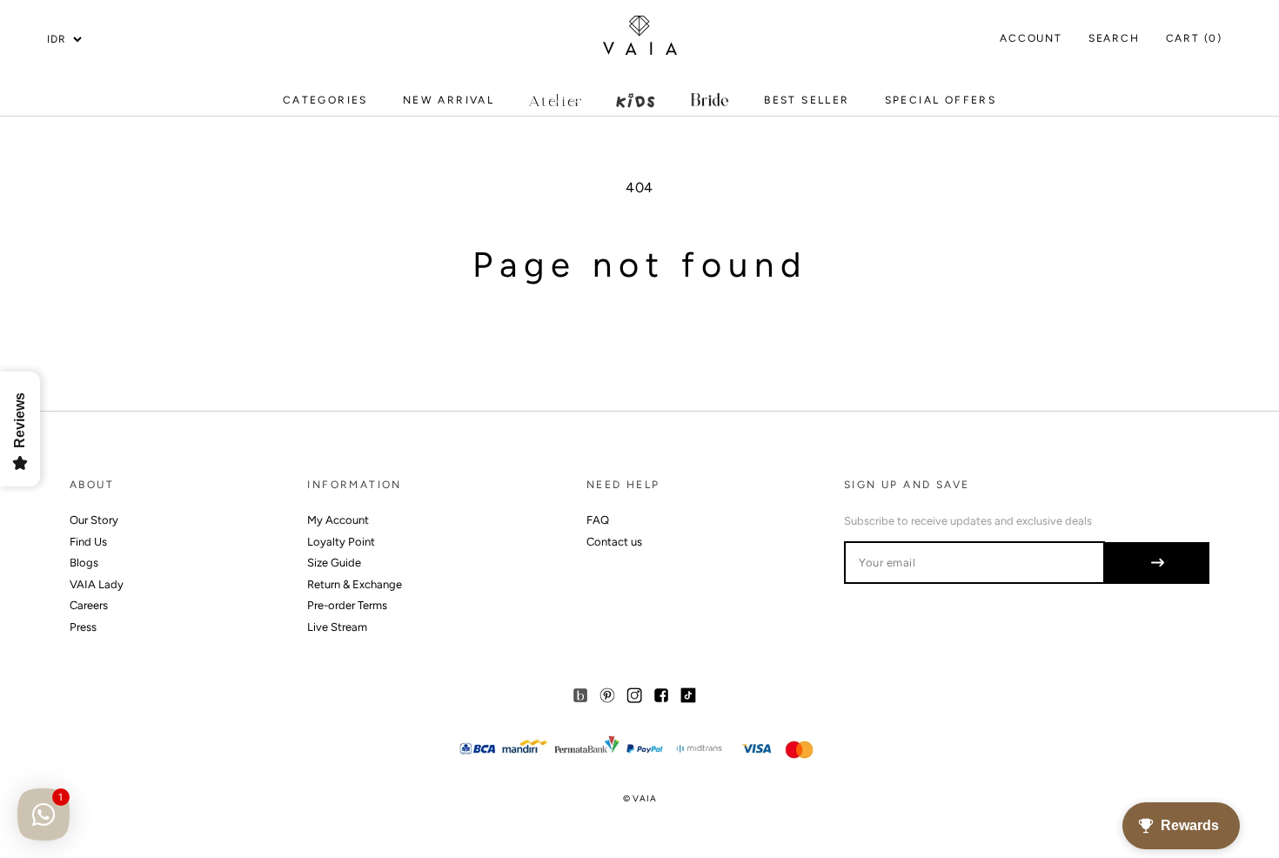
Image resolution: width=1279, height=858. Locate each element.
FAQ (597, 519)
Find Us (88, 541)
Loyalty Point (341, 541)
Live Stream (337, 626)
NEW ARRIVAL (448, 104)
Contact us (614, 541)
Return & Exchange (354, 584)
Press (83, 626)
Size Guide (334, 562)
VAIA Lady (97, 584)
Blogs (84, 562)
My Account (338, 519)
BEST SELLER (806, 100)
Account (1031, 38)
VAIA (644, 798)
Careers (89, 605)
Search (1114, 38)
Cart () (1194, 38)
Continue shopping (640, 339)
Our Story (94, 519)
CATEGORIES (325, 104)
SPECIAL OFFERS (941, 104)
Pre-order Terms (347, 605)
